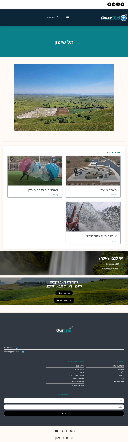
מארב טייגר (108, 190)
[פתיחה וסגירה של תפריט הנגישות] (124, 18)
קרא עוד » (113, 195)
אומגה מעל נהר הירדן (101, 236)
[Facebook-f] (122, 4)
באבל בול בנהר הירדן (43, 190)
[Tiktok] (109, 4)
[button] (68, 17)
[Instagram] (118, 4)
